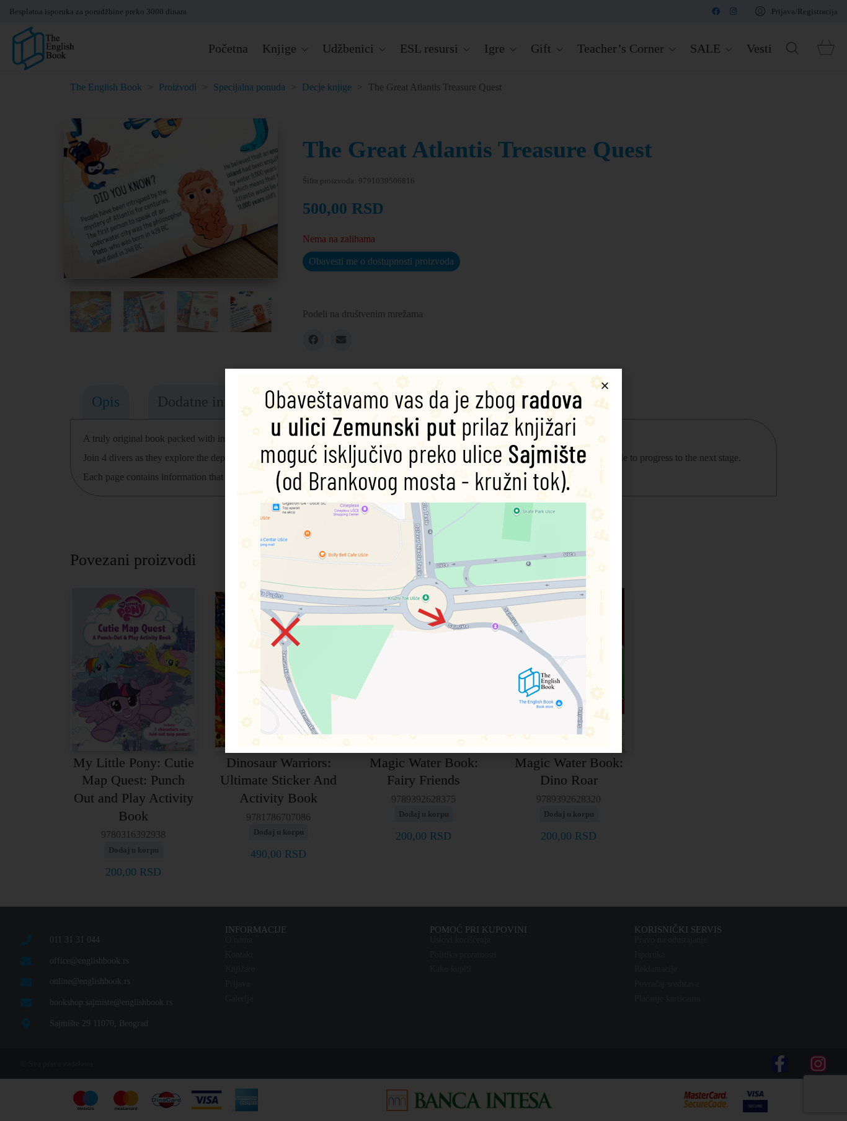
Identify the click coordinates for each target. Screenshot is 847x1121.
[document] (423, 560)
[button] (605, 385)
